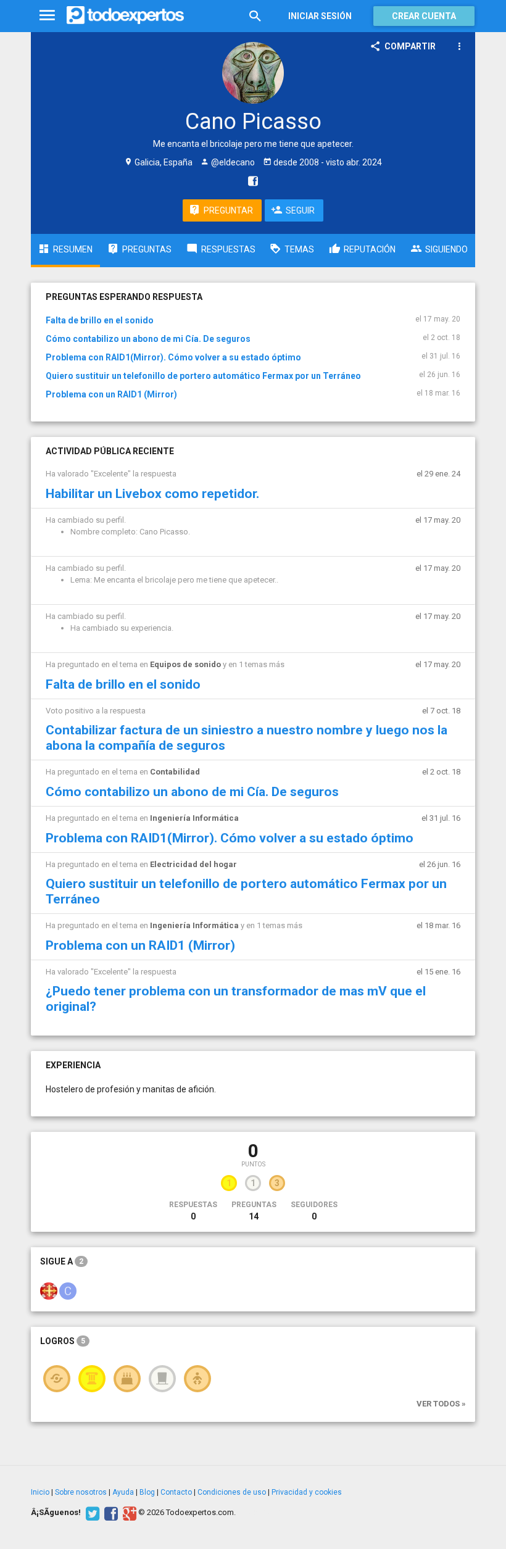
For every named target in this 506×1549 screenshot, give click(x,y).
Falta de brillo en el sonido (100, 320)
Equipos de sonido (185, 664)
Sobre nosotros (81, 1492)
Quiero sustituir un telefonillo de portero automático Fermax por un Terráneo (203, 376)
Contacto (176, 1492)
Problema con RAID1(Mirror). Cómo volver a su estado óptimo (173, 357)
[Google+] (128, 1512)
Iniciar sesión (320, 16)
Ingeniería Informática (194, 818)
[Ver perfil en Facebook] (250, 181)
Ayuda (123, 1492)
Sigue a (61, 1261)
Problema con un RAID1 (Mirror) (111, 394)
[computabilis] (68, 1290)
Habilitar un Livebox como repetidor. (152, 493)
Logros (62, 1341)
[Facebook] (109, 1512)
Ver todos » (441, 1403)
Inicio (40, 1492)
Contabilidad (175, 771)
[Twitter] (91, 1512)
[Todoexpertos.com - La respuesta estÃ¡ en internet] (125, 15)
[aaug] (48, 1290)
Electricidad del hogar (193, 864)
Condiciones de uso (231, 1492)
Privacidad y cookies (307, 1492)
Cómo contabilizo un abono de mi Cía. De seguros (148, 339)
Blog (147, 1492)
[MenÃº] (47, 15)
